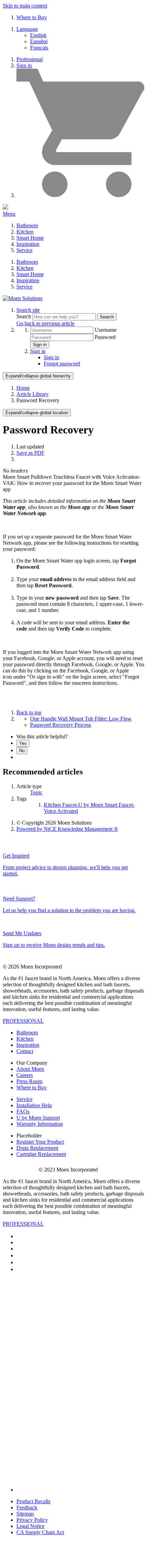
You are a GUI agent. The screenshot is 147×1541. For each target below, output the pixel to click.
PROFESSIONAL (23, 1021)
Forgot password (62, 363)
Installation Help (34, 1105)
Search (24, 316)
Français (39, 47)
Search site (28, 310)
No (22, 750)
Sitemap (25, 1514)
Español (39, 41)
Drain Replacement (37, 1148)
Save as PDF (30, 453)
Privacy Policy (32, 1520)
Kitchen (25, 232)
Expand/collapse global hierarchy (38, 375)
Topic (36, 792)
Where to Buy (31, 17)
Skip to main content (25, 6)
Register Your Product (40, 1142)
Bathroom (27, 225)
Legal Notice (30, 1526)
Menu (9, 214)
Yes (23, 743)
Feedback (26, 1507)
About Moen (30, 1069)
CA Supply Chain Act (40, 1532)
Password (105, 337)
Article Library (32, 394)
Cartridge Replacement (41, 1154)
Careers (24, 1075)
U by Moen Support (38, 1118)
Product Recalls (33, 1501)
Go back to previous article (45, 323)
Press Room (29, 1081)
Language (27, 29)
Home (23, 388)
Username (106, 330)
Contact (24, 1051)
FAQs (22, 1111)
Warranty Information (39, 1124)
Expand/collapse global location (36, 412)
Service (24, 250)
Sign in (24, 65)
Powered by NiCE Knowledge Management (67, 829)
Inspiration (27, 244)
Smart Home (30, 238)
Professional (29, 59)
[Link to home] (22, 298)
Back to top (28, 712)
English (38, 35)
